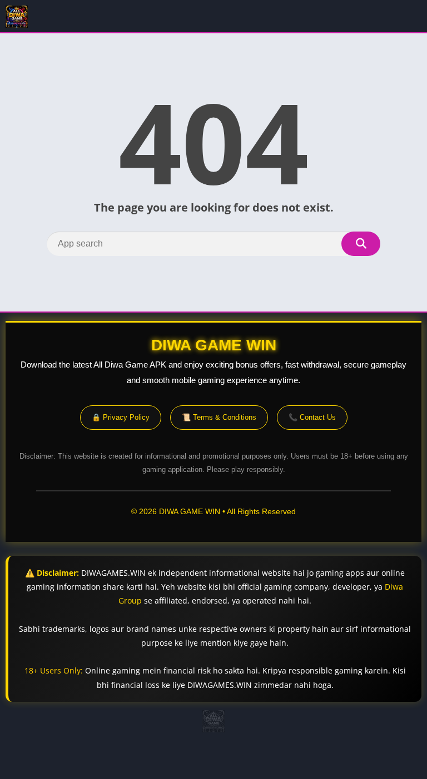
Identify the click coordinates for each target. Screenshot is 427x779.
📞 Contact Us (312, 417)
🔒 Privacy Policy (121, 417)
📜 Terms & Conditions (219, 417)
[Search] (360, 244)
